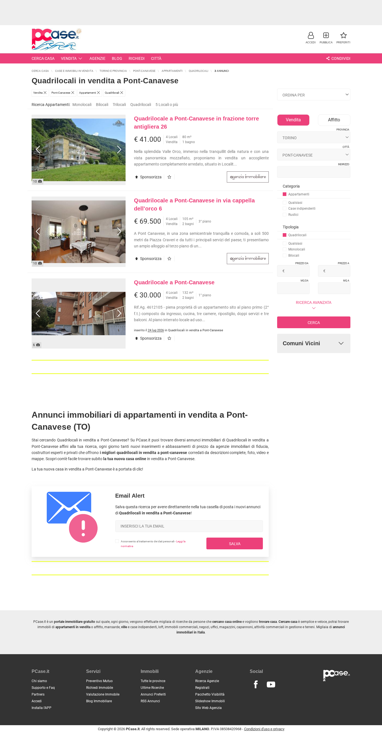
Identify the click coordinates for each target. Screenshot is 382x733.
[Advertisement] (191, 12)
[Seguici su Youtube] (271, 684)
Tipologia (291, 227)
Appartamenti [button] (298, 194)
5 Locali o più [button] (166, 104)
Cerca (314, 322)
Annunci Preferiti (153, 694)
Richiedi (137, 58)
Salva (234, 544)
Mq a (346, 280)
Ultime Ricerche (152, 688)
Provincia (342, 129)
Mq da (304, 280)
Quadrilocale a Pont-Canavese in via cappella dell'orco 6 (194, 204)
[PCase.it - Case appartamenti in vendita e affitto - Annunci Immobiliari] (57, 38)
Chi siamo (39, 681)
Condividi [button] (340, 58)
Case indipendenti (301, 209)
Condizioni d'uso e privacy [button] (264, 729)
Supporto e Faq (43, 688)
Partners (38, 694)
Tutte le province (153, 681)
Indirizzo (343, 164)
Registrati (202, 688)
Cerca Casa (43, 58)
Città (156, 58)
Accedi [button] (37, 701)
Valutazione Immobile (102, 694)
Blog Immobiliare (99, 701)
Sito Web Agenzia (208, 708)
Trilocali (119, 104)
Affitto (334, 119)
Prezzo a (343, 263)
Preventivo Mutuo (99, 681)
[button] (311, 37)
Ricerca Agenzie (207, 681)
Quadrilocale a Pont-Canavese (174, 282)
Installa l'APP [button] (41, 708)
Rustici (293, 215)
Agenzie (97, 58)
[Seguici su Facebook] (255, 684)
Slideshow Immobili (210, 701)
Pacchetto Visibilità (210, 694)
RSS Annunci (150, 701)
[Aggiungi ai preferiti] (170, 177)
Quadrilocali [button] (297, 235)
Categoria (291, 186)
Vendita (69, 58)
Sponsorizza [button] (150, 177)
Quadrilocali (140, 104)
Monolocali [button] (81, 104)
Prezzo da (301, 263)
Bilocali (102, 104)
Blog (117, 58)
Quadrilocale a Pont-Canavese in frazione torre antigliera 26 (196, 122)
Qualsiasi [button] (295, 203)
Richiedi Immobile (99, 688)
